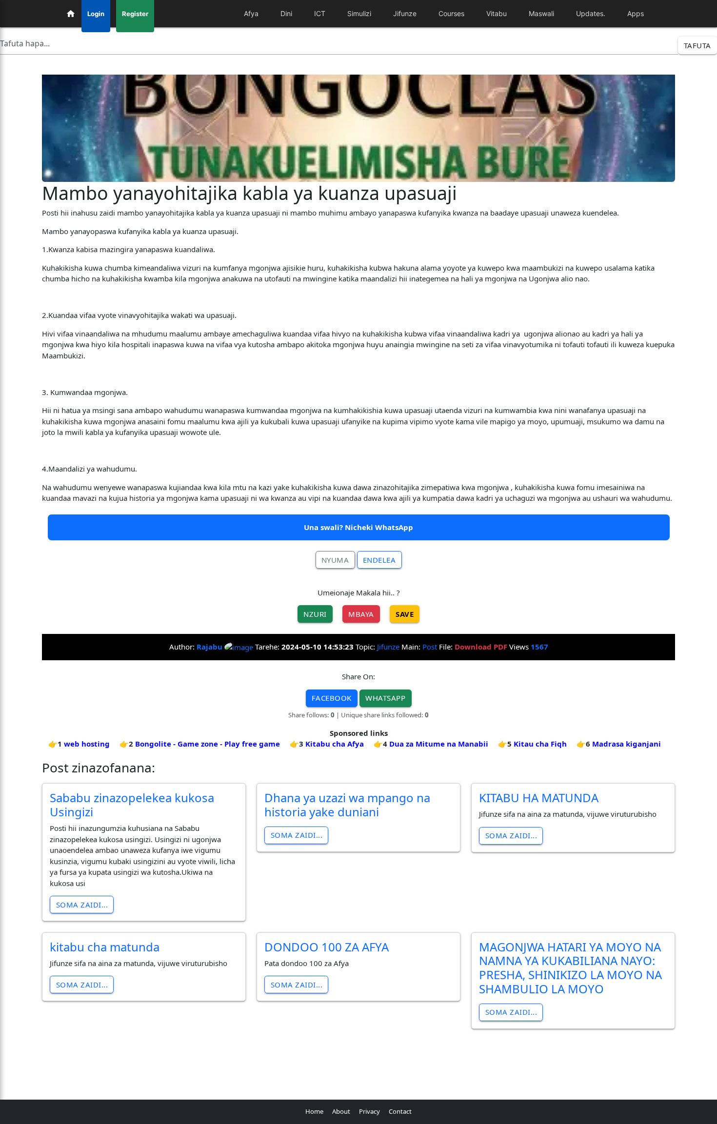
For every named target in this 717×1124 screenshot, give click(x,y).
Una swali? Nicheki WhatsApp (358, 527)
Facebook (332, 698)
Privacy (369, 1111)
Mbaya (361, 614)
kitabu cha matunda (104, 947)
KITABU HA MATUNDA (538, 797)
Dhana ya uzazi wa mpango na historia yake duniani (347, 804)
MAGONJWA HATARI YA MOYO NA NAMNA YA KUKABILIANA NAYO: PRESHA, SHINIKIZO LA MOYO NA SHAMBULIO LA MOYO (570, 968)
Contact (400, 1111)
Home (314, 1111)
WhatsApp (385, 698)
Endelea (379, 560)
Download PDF (481, 646)
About (341, 1111)
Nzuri (315, 614)
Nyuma (335, 560)
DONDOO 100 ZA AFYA (326, 947)
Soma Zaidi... (82, 904)
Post (429, 646)
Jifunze (388, 646)
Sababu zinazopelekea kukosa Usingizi (132, 804)
